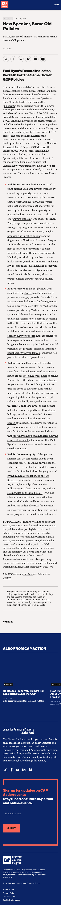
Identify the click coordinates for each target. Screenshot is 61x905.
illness (51, 410)
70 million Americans (34, 261)
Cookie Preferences (11, 900)
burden (11, 423)
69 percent (40, 223)
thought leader (18, 102)
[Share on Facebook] (13, 59)
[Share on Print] (43, 59)
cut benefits (21, 344)
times (44, 375)
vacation (22, 414)
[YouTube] (17, 770)
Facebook (28, 574)
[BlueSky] (30, 770)
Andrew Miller (38, 701)
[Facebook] (11, 770)
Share (56, 5)
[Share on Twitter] (6, 59)
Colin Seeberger (9, 701)
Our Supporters (9, 896)
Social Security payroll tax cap (23, 353)
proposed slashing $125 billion (23, 236)
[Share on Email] (35, 59)
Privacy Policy (9, 893)
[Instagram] (24, 770)
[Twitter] (5, 770)
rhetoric (53, 113)
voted (26, 375)
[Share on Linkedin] (21, 59)
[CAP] (13, 860)
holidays (11, 414)
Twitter (7, 577)
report (23, 197)
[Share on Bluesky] (28, 59)
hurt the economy (44, 501)
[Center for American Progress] (4, 4)
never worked (14, 501)
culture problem (22, 219)
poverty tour (29, 193)
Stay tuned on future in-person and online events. (28, 796)
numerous (34, 375)
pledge (28, 293)
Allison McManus (24, 701)
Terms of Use (8, 890)
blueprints (9, 106)
